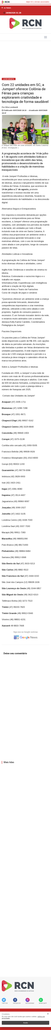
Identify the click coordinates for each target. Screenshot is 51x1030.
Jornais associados (41, 2)
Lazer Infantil (8, 79)
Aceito (25, 1023)
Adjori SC (29, 2)
